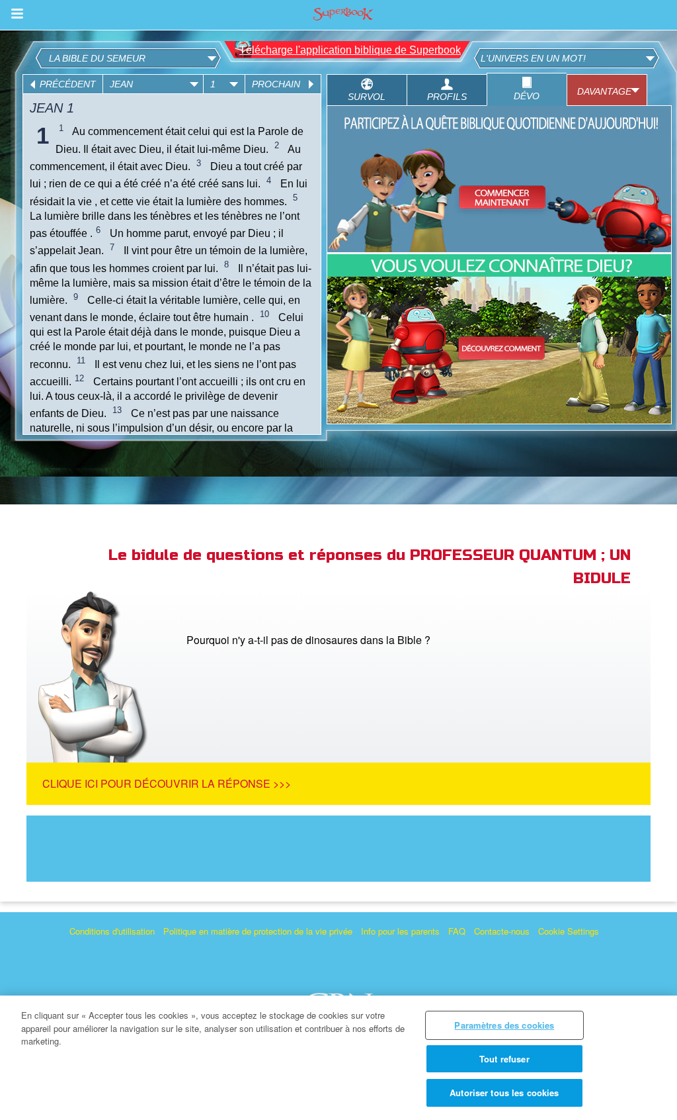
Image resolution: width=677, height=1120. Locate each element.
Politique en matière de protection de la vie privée (257, 931)
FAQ (456, 931)
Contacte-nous (502, 931)
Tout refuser (504, 1058)
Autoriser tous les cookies (504, 1092)
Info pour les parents (400, 931)
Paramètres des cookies (504, 1025)
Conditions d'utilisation (112, 931)
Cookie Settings (568, 931)
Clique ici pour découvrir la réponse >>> (166, 783)
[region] (338, 1058)
